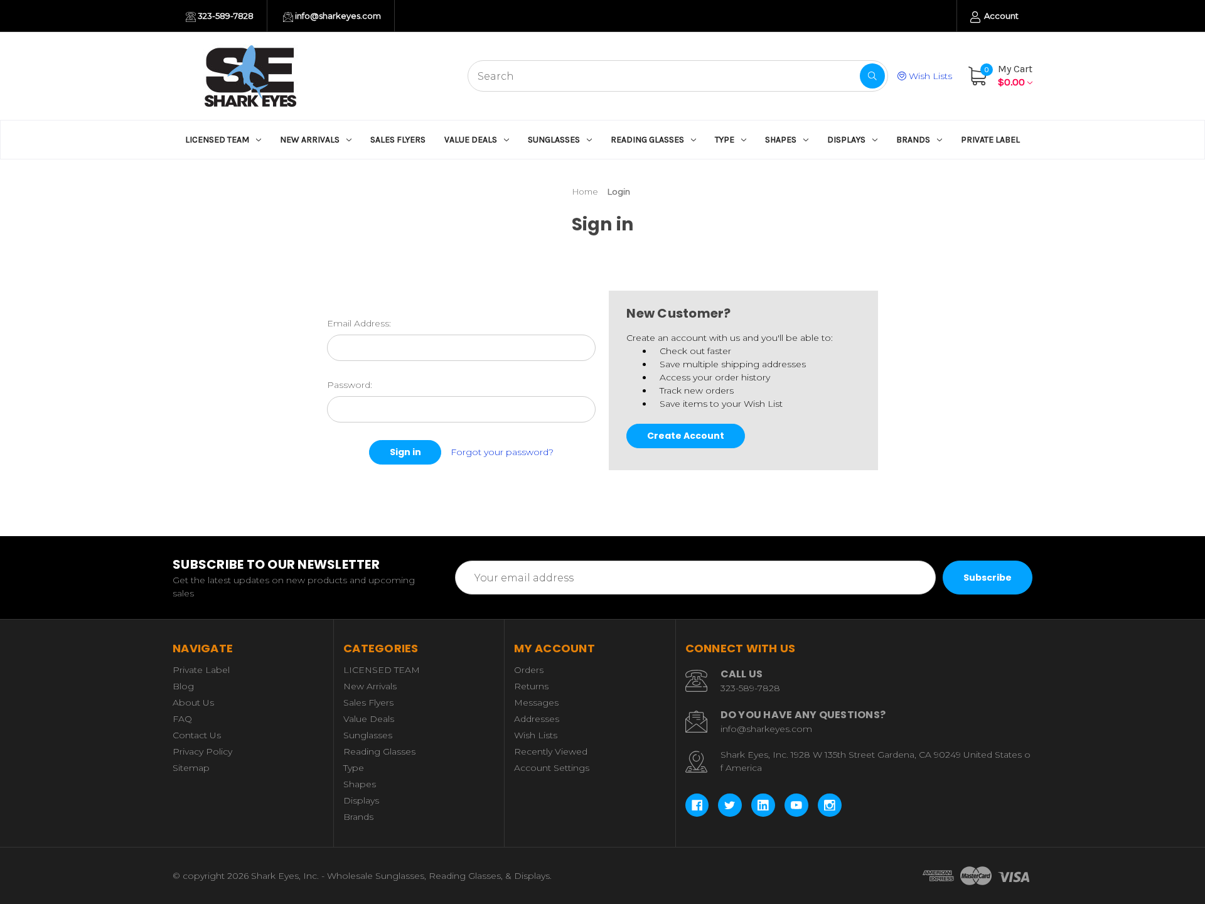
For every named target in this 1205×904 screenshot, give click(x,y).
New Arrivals (310, 139)
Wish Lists (929, 76)
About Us (193, 702)
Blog (183, 686)
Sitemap (191, 767)
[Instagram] (830, 805)
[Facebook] (697, 805)
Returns (531, 686)
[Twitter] (730, 805)
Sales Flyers (398, 139)
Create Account (685, 435)
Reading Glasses (647, 139)
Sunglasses (554, 139)
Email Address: (359, 323)
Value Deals (470, 139)
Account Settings (551, 767)
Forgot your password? (502, 452)
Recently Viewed (550, 751)
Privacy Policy (202, 751)
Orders (529, 669)
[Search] (872, 76)
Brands (913, 139)
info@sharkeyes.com (337, 16)
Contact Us (197, 735)
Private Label (990, 139)
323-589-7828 (225, 16)
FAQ (182, 718)
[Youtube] (796, 805)
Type (724, 139)
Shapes (780, 139)
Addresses (536, 718)
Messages (536, 702)
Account (1000, 16)
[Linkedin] (763, 805)
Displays (846, 139)
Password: (349, 384)
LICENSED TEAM (217, 139)
